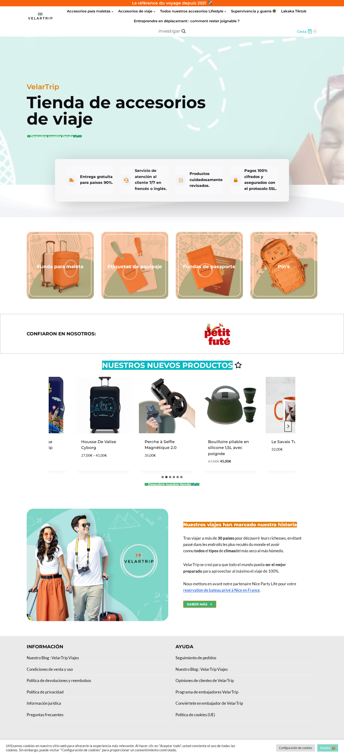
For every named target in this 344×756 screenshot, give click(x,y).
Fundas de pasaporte (209, 266)
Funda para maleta (60, 266)
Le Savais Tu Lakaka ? (285, 441)
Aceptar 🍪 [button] (327, 748)
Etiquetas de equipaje (135, 266)
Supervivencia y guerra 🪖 (254, 11)
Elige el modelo (90, 469)
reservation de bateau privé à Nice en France (221, 590)
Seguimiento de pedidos (196, 657)
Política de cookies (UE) (195, 714)
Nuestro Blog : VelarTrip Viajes (53, 657)
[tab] (162, 477)
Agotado (273, 463)
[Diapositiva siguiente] (288, 426)
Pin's (284, 266)
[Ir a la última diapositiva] (56, 426)
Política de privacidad (45, 691)
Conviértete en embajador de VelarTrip (209, 703)
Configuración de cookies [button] (295, 748)
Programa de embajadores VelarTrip (207, 691)
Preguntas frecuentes (45, 714)
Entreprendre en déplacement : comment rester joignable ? (187, 21)
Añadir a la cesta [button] (156, 469)
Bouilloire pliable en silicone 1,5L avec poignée (220, 447)
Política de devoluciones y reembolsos (59, 680)
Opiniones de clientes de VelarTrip (205, 680)
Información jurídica (44, 703)
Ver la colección (60, 275)
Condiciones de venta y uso (50, 669)
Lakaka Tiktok (294, 11)
